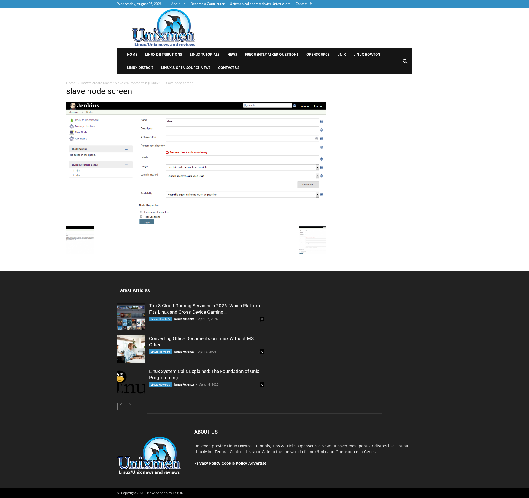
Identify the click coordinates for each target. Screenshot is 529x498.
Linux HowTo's (160, 319)
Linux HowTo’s (367, 54)
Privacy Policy (207, 463)
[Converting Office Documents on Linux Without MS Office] (131, 349)
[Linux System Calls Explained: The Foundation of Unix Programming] (131, 382)
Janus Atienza (184, 319)
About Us (178, 3)
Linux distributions (163, 54)
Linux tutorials (205, 54)
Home (132, 54)
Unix (341, 54)
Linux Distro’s (140, 67)
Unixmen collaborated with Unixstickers (260, 3)
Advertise (257, 463)
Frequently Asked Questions (272, 54)
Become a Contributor (208, 3)
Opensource (318, 54)
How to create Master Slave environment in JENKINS (120, 82)
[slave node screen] (196, 222)
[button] (405, 63)
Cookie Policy (235, 463)
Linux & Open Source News (185, 67)
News (232, 54)
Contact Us (304, 3)
